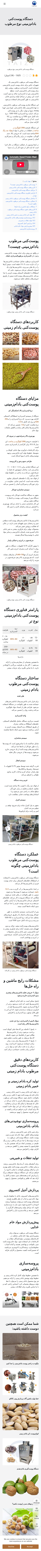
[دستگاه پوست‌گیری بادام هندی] (21, 1451)
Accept (30, 1547)
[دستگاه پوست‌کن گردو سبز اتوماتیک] (21, 1521)
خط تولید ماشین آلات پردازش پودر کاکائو (24, 1399)
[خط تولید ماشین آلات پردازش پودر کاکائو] (21, 1381)
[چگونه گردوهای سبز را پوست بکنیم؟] (21, 1486)
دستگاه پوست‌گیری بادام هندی (28, 1469)
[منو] (5, 4)
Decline (11, 1547)
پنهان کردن (27, 181)
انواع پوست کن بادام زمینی (29, 1434)
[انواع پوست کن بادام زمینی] (21, 1416)
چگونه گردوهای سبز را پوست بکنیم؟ (25, 1504)
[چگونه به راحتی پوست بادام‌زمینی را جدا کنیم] (21, 1346)
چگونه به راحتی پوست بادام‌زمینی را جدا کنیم (22, 1363)
